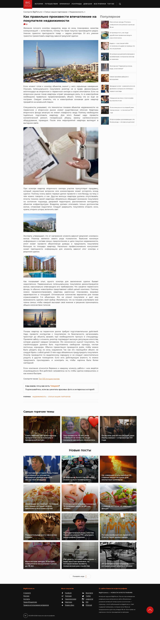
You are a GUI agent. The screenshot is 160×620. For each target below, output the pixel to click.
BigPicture (37, 12)
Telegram (54, 386)
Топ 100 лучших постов (49, 379)
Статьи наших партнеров (55, 12)
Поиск (126, 4)
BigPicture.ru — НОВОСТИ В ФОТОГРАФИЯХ (115, 592)
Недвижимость (76, 12)
